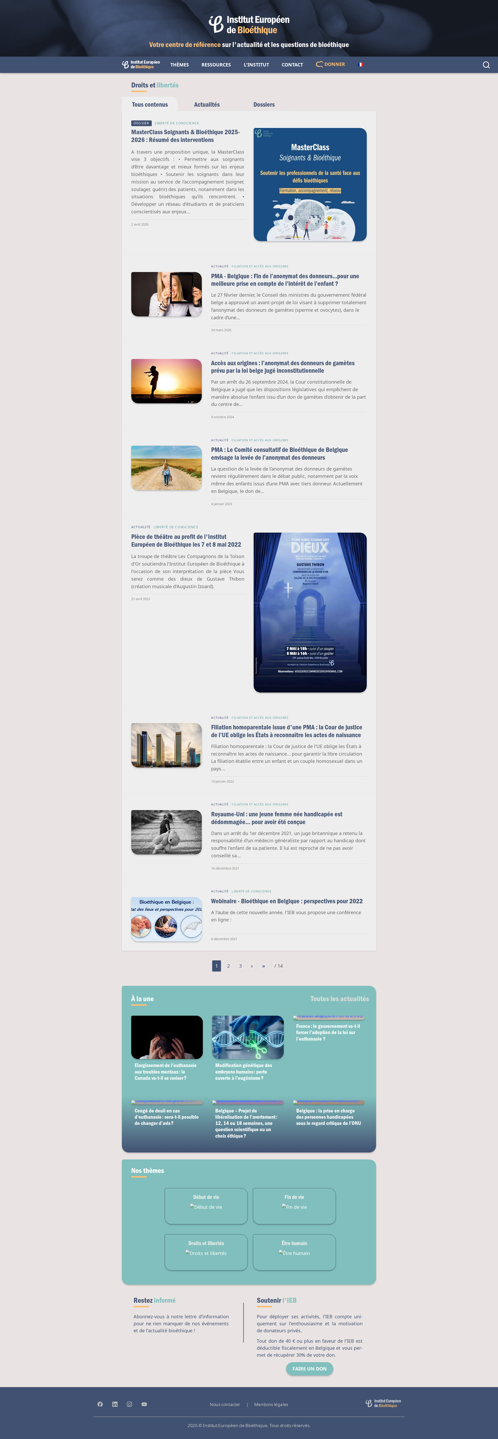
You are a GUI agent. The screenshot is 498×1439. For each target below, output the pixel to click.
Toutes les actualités (340, 998)
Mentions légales (271, 1404)
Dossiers (264, 104)
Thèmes (179, 65)
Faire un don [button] (310, 1369)
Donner (334, 64)
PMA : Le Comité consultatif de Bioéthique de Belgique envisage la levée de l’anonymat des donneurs (279, 453)
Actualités (207, 104)
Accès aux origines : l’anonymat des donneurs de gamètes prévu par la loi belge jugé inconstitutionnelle (283, 367)
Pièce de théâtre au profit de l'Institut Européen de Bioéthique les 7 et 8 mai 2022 (186, 540)
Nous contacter (225, 1404)
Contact (292, 65)
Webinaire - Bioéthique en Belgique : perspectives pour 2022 (287, 901)
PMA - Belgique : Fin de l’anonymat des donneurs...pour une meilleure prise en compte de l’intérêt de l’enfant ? (285, 280)
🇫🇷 (360, 64)
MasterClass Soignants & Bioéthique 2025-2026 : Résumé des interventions (185, 136)
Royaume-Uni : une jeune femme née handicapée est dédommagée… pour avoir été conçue (276, 818)
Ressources (216, 65)
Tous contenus (150, 104)
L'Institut (256, 65)
